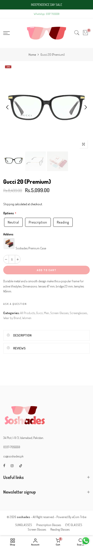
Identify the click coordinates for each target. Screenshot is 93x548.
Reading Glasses (60, 529)
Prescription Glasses (48, 525)
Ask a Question (15, 304)
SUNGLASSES (23, 525)
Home (32, 54)
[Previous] (7, 107)
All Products (27, 313)
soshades (23, 517)
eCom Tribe (79, 517)
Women (26, 318)
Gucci (39, 313)
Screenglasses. (78, 313)
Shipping (8, 204)
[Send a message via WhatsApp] (86, 541)
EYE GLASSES (73, 525)
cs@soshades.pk (13, 456)
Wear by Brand (12, 318)
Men (46, 313)
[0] (85, 33)
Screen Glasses (59, 313)
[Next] (85, 107)
